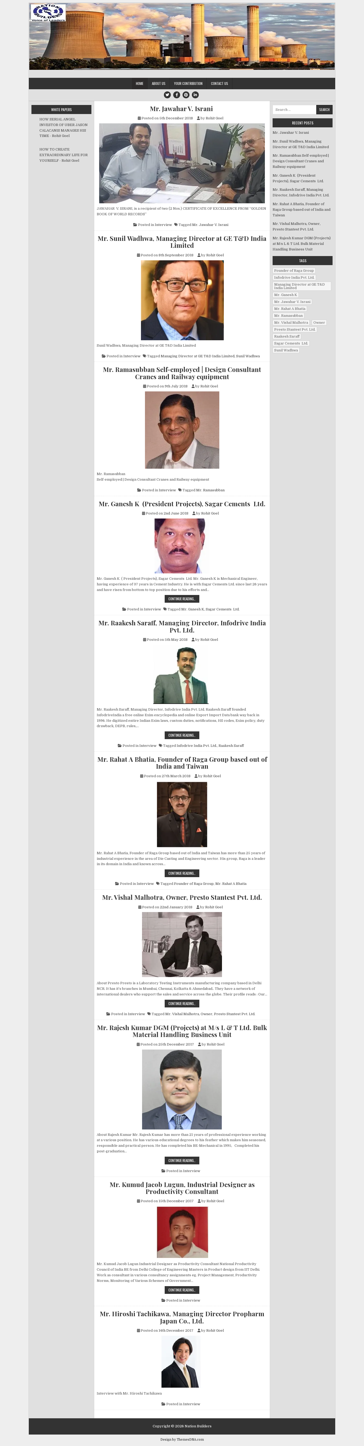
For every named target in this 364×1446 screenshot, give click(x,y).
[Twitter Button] (167, 94)
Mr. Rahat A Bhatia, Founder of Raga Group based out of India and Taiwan (182, 763)
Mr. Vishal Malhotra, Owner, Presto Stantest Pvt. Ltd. (182, 897)
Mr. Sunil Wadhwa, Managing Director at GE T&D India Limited (182, 242)
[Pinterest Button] (186, 94)
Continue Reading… (183, 598)
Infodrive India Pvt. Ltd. (197, 746)
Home (139, 83)
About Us (158, 83)
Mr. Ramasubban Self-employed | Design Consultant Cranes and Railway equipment (182, 373)
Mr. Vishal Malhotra (182, 1014)
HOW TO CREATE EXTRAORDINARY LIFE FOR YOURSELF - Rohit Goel (63, 155)
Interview (163, 225)
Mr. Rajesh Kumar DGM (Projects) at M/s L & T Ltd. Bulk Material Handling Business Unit (182, 1031)
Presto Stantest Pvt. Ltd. (234, 1014)
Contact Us (219, 83)
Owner (206, 1014)
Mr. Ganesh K (192, 609)
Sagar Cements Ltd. (223, 609)
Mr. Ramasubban (210, 490)
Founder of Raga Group (194, 884)
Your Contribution (188, 83)
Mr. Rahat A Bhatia (230, 884)
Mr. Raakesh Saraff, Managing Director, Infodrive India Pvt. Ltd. (182, 626)
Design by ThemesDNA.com (182, 1439)
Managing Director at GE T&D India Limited (197, 356)
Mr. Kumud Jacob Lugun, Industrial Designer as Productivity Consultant (182, 1188)
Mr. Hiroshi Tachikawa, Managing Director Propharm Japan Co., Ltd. (182, 1317)
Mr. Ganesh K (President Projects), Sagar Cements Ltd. (182, 503)
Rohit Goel (214, 118)
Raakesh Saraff (231, 746)
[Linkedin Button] (195, 94)
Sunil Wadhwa (248, 356)
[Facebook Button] (176, 94)
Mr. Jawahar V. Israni (182, 108)
